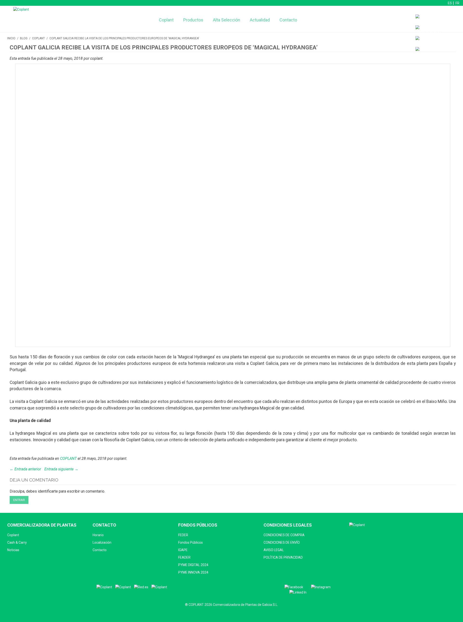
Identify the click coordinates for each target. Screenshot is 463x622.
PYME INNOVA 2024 (193, 572)
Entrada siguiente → (61, 469)
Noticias (13, 550)
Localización (102, 542)
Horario (98, 535)
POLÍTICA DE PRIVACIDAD (283, 557)
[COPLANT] (104, 587)
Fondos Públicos (190, 542)
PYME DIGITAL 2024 (193, 565)
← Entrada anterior (25, 469)
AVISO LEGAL (274, 550)
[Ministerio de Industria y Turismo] (123, 587)
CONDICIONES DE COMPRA (284, 535)
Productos (193, 19)
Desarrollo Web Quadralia (231, 612)
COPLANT (38, 38)
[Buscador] (428, 30)
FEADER (184, 557)
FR (457, 3)
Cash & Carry (17, 542)
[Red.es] (141, 587)
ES (450, 3)
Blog (23, 38)
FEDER (183, 535)
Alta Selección (226, 19)
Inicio (11, 38)
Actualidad (260, 19)
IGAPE (183, 550)
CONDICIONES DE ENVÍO (282, 542)
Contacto (288, 19)
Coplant (166, 19)
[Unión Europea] (159, 587)
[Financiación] (438, 19)
